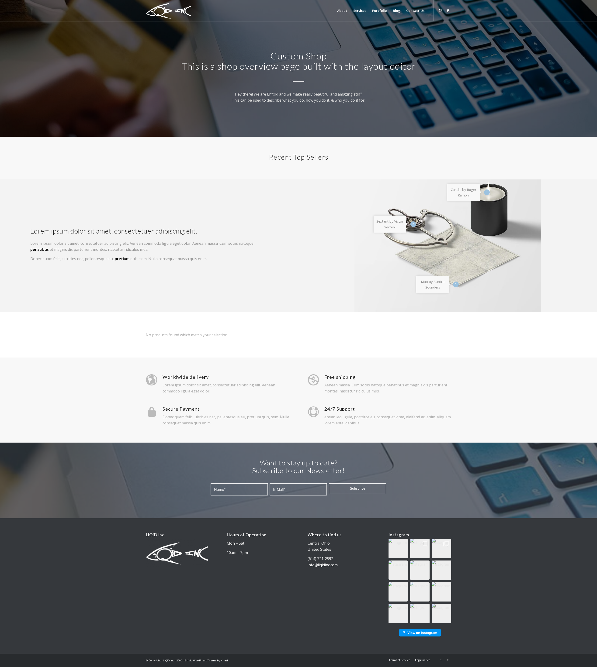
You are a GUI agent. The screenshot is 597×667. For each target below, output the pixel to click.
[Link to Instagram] (440, 10)
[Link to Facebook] (447, 10)
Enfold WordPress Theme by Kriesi (206, 660)
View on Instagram (422, 633)
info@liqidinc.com (323, 564)
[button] (398, 548)
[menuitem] (342, 10)
